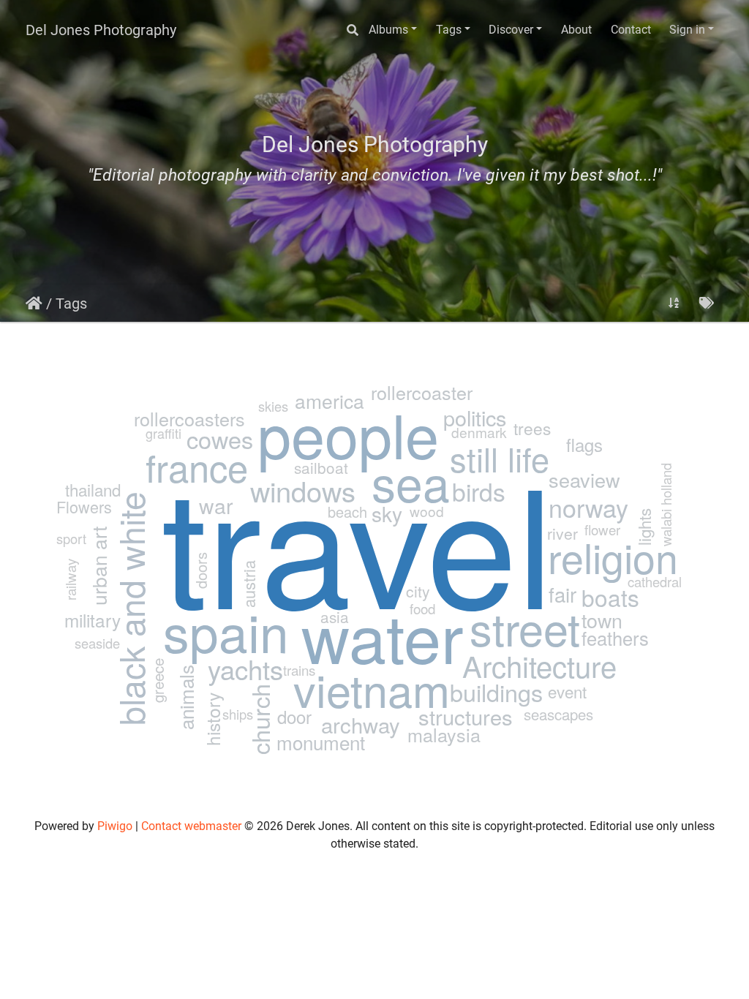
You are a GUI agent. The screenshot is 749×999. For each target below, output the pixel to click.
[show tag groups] (706, 303)
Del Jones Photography (101, 30)
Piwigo (114, 826)
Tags (449, 30)
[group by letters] (673, 303)
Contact (631, 30)
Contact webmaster (191, 826)
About (576, 30)
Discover (511, 30)
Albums (388, 30)
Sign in (687, 30)
